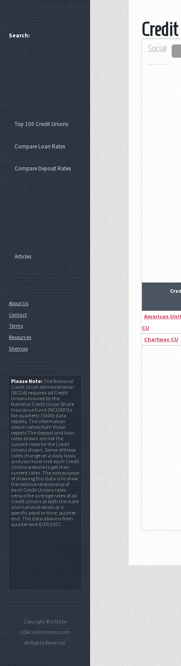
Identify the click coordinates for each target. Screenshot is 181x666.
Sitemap (18, 348)
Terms (16, 325)
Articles (22, 256)
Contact (18, 314)
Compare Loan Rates (39, 146)
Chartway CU (161, 339)
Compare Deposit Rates (42, 168)
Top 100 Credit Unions (41, 124)
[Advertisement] (49, 80)
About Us (18, 303)
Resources (20, 337)
